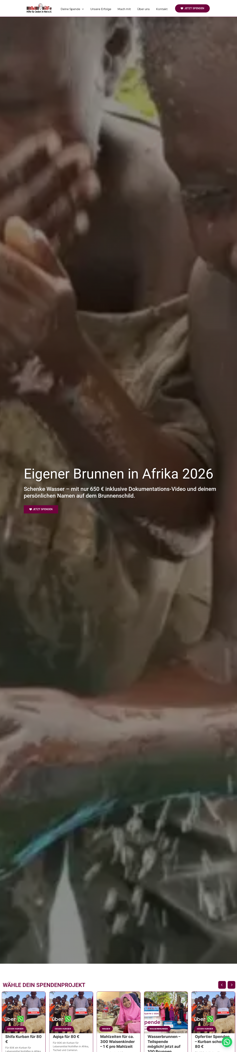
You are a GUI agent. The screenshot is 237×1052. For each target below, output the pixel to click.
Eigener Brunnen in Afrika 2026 (118, 474)
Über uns (143, 9)
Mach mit (124, 9)
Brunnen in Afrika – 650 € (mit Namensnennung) (118, 1041)
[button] (231, 985)
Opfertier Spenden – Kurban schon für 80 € (70, 1041)
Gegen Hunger (63, 1029)
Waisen (153, 1029)
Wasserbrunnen (16, 1029)
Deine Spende (70, 9)
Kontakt (162, 9)
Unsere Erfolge (100, 9)
